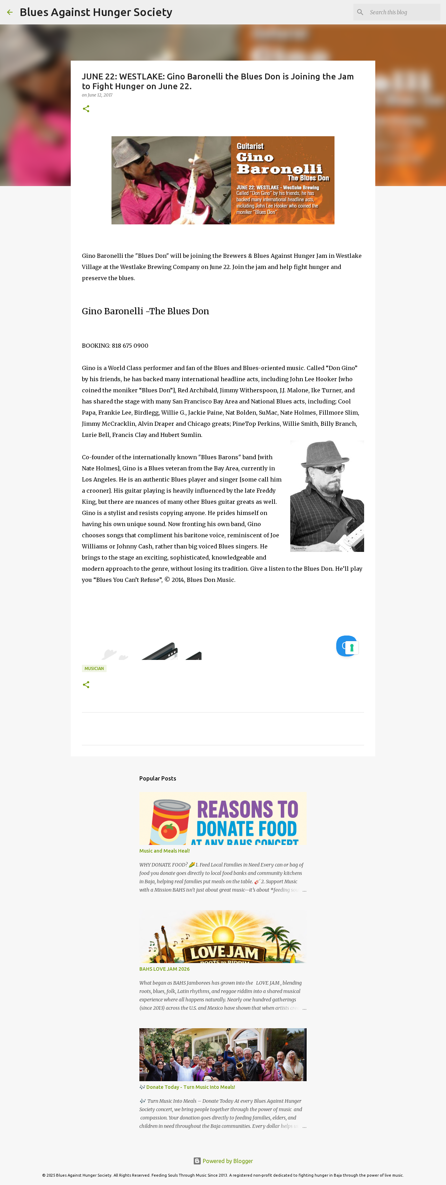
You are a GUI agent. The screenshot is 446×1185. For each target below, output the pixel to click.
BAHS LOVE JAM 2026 (164, 969)
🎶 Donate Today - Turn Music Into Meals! (187, 1087)
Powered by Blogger (227, 1161)
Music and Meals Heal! (164, 851)
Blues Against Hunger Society (96, 12)
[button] (86, 109)
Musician (94, 668)
